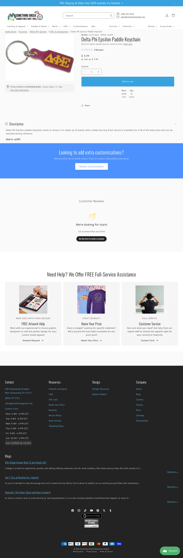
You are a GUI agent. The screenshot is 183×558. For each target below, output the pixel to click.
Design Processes (100, 389)
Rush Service (55, 420)
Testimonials (142, 420)
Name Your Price (91, 323)
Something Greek (87, 549)
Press (138, 410)
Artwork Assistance (58, 389)
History (139, 404)
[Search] (111, 15)
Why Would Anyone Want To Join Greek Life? (26, 462)
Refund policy (78, 552)
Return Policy (55, 415)
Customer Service (150, 323)
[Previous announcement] (8, 3)
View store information (19, 90)
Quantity (84, 66)
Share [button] (87, 105)
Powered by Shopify (102, 549)
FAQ (51, 394)
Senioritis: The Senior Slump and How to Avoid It (27, 492)
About (139, 389)
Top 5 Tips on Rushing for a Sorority (22, 477)
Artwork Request (31, 340)
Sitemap (140, 415)
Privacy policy (91, 552)
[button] (17, 26)
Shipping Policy (56, 426)
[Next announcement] (175, 3)
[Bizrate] (179, 556)
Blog (138, 394)
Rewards (53, 410)
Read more (128, 44)
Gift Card (53, 399)
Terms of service (106, 552)
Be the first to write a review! (91, 239)
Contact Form (148, 340)
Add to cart (128, 81)
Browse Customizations (91, 166)
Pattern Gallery (99, 394)
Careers (140, 399)
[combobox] (88, 15)
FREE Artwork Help (33, 323)
